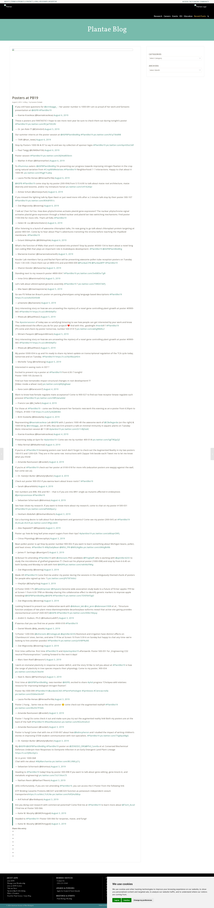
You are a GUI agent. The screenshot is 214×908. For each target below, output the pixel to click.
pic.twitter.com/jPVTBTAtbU (62, 578)
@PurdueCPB (84, 262)
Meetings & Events (65, 896)
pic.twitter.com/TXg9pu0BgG (114, 735)
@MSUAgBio (77, 547)
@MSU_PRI (65, 547)
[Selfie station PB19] (1, 454)
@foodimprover (43, 588)
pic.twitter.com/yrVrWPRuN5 (75, 640)
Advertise (53, 1)
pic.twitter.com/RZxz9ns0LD (76, 721)
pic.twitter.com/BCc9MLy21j (66, 761)
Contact (29, 1)
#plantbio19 (50, 439)
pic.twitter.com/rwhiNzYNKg (79, 564)
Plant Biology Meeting (64, 898)
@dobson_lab (77, 606)
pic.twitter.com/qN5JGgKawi (56, 384)
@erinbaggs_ (50, 106)
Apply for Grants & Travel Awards (68, 891)
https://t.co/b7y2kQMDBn (48, 411)
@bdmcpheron (81, 732)
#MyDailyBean (52, 547)
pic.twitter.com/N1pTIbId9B (107, 134)
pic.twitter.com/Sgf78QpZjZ (106, 439)
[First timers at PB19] (212, 454)
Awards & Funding (65, 888)
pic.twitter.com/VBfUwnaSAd (51, 398)
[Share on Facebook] (15, 831)
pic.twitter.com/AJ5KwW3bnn (57, 155)
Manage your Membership (16, 883)
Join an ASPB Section (14, 886)
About (6, 1)
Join (36, 1)
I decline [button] (126, 900)
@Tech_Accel (128, 804)
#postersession (27, 322)
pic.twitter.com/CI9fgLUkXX (44, 522)
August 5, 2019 (52, 129)
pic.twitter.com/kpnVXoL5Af (120, 145)
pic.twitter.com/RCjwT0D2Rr (42, 124)
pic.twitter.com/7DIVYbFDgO (80, 595)
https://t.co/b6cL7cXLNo (40, 794)
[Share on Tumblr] (15, 845)
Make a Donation (13, 893)
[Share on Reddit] (15, 852)
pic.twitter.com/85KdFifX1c (41, 200)
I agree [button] (116, 900)
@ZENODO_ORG (77, 746)
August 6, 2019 (61, 115)
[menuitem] (196, 1)
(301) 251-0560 (62, 883)
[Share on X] (15, 835)
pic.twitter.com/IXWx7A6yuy (83, 612)
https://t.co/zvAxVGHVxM (27, 297)
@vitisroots (62, 557)
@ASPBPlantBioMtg (70, 134)
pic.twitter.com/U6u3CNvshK (29, 671)
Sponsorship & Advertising (16, 891)
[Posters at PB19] (72, 71)
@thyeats (56, 588)
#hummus (23, 166)
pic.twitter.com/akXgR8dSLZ (91, 328)
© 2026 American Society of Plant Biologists (20, 905)
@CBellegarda (111, 422)
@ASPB (35, 110)
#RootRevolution (53, 721)
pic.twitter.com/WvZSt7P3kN (29, 707)
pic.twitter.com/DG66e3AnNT (29, 694)
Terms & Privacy (17, 1)
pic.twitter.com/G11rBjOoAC (75, 429)
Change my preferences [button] (143, 900)
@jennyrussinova (23, 495)
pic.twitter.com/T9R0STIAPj (91, 283)
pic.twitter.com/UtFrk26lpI (79, 186)
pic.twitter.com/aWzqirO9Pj (105, 533)
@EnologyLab (53, 633)
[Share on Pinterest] (15, 838)
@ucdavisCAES (55, 690)
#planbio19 (55, 429)
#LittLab (19, 522)
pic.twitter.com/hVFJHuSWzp (66, 794)
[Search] (208, 17)
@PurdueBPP (98, 262)
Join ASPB (10, 880)
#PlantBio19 (45, 110)
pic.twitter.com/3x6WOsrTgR (91, 273)
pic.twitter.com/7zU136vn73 (53, 775)
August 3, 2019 (63, 514)
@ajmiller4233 (122, 557)
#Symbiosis (87, 690)
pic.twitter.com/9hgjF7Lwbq (38, 172)
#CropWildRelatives (53, 169)
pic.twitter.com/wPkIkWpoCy (42, 508)
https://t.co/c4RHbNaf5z (44, 311)
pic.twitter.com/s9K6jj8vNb (96, 547)
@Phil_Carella (92, 746)
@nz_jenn (89, 606)
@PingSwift (89, 557)
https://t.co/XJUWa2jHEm (67, 356)
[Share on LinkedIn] (15, 842)
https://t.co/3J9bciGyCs (26, 752)
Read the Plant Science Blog (19, 896)
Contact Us (61, 880)
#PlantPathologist (72, 690)
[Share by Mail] (15, 856)
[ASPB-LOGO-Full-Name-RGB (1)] (24, 10)
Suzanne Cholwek (36, 102)
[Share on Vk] (15, 849)
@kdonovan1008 (103, 606)
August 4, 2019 (51, 389)
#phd (90, 682)
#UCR (27, 522)
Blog (26, 102)
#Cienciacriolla (101, 690)
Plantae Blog (107, 30)
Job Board (43, 1)
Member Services (64, 878)
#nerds (99, 325)
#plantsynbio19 (71, 651)
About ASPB (12, 878)
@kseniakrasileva (37, 422)
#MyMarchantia (44, 761)
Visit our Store (12, 888)
